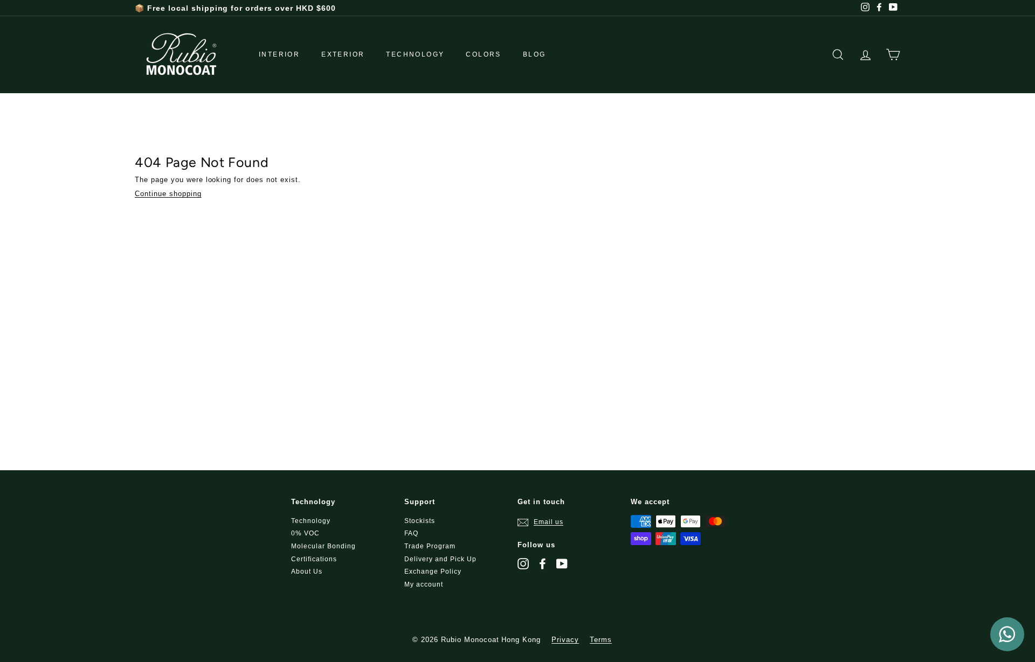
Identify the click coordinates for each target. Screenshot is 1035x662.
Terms (601, 640)
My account (423, 584)
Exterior (342, 54)
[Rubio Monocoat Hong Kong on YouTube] (562, 563)
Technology (415, 54)
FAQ (411, 533)
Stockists (419, 521)
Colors (483, 54)
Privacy (565, 640)
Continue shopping (168, 194)
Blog (534, 54)
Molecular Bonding (323, 546)
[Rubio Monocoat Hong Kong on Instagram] (523, 563)
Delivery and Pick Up (440, 559)
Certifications (314, 559)
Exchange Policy (432, 571)
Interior (279, 54)
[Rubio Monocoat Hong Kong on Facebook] (542, 563)
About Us (306, 571)
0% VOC (305, 533)
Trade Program (430, 546)
